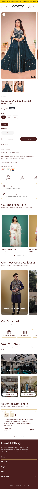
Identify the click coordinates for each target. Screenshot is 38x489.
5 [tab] (19, 255)
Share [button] (4, 96)
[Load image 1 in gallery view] (7, 86)
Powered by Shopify (24, 485)
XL (10, 117)
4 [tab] (18, 255)
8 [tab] (23, 255)
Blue (5, 125)
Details (18, 188)
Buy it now (28, 139)
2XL (16, 117)
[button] (2, 7)
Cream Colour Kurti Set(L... (10, 249)
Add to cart (16, 245)
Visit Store (10, 394)
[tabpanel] (15, 233)
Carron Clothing (16, 485)
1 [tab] (14, 255)
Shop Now (15, 311)
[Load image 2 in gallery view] (19, 86)
